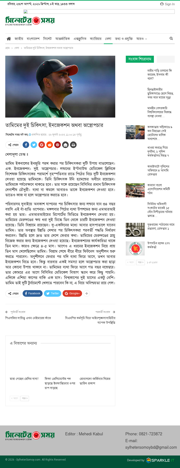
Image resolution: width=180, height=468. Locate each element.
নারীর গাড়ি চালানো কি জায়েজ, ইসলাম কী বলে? (160, 75)
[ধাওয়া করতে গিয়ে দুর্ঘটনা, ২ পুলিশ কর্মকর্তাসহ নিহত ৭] (135, 153)
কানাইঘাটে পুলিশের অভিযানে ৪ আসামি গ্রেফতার (158, 170)
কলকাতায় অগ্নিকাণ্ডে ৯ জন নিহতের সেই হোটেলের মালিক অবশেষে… (160, 133)
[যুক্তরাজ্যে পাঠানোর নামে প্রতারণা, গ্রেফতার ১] (135, 230)
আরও (140, 38)
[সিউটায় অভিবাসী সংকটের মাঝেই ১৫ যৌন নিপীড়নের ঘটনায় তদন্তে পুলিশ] (135, 209)
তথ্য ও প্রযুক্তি (124, 38)
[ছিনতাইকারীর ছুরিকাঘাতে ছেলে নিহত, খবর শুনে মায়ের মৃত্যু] (135, 95)
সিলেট (47, 38)
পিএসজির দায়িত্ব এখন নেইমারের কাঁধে (28, 318)
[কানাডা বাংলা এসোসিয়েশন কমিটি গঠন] (135, 190)
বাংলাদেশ (33, 38)
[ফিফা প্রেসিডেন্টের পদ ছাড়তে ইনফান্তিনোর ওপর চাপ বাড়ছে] (60, 364)
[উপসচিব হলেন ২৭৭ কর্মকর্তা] (135, 248)
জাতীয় (19, 38)
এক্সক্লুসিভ (80, 38)
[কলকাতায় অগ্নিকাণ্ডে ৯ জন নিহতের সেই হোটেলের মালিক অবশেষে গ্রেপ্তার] (135, 132)
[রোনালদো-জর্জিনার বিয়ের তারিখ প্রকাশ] (95, 364)
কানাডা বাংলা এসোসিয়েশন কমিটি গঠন (159, 189)
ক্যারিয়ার (95, 38)
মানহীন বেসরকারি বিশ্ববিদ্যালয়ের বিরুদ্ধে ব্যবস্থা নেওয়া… (159, 112)
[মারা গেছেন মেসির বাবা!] (25, 364)
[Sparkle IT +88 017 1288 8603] (160, 460)
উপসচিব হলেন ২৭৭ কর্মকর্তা (159, 245)
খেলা (108, 38)
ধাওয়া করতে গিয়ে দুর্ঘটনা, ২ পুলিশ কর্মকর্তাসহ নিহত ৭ (158, 152)
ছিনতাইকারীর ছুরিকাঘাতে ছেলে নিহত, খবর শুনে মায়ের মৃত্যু (160, 94)
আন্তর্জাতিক (62, 38)
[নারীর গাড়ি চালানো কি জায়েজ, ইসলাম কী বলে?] (135, 76)
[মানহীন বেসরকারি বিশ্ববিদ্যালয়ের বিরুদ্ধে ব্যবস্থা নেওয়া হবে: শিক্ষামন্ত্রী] (135, 113)
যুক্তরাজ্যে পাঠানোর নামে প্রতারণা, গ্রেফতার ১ (161, 227)
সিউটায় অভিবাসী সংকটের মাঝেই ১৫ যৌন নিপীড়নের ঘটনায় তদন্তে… (160, 210)
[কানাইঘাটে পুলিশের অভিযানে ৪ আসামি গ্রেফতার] (135, 172)
